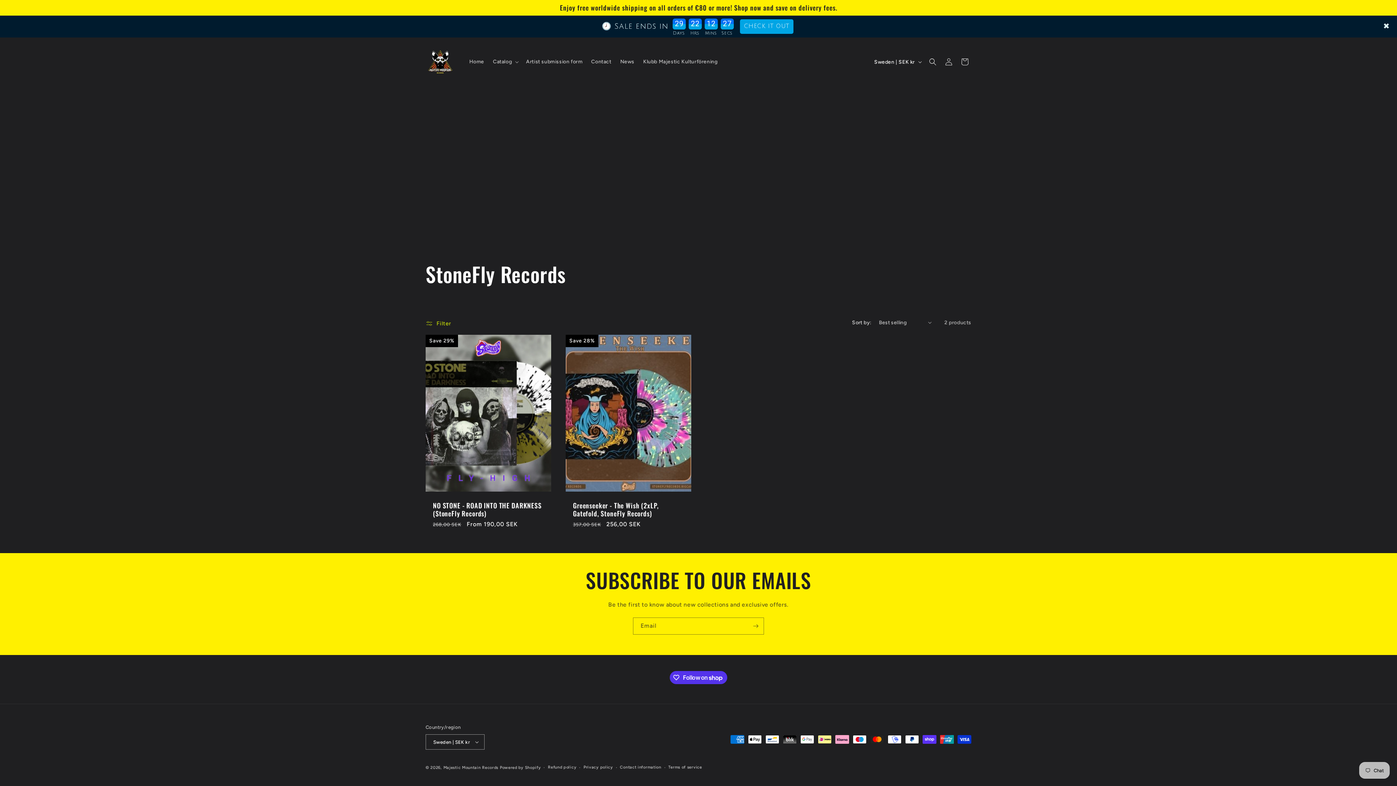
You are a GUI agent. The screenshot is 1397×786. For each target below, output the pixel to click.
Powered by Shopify (520, 767)
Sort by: (861, 322)
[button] (505, 62)
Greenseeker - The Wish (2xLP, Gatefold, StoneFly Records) (615, 509)
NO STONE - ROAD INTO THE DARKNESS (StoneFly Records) (487, 509)
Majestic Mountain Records (471, 767)
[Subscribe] (756, 626)
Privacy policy (598, 767)
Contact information (640, 767)
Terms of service (685, 767)
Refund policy (562, 767)
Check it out (766, 26)
